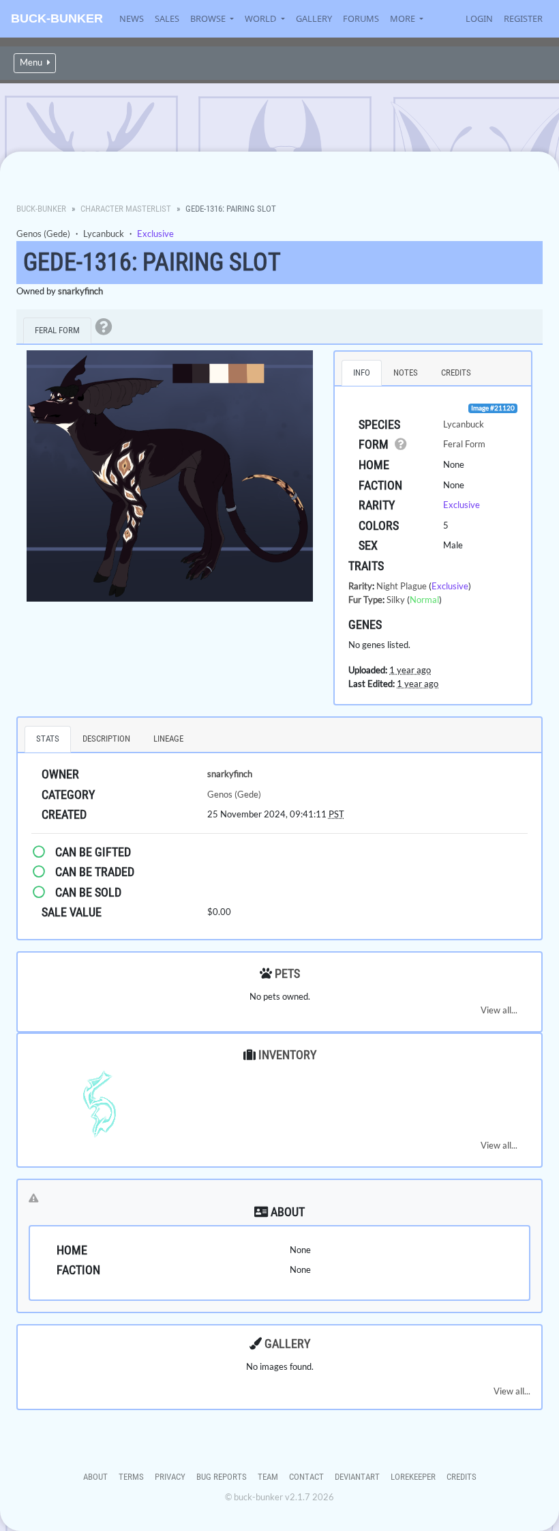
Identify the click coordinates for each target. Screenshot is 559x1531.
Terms (131, 1477)
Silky (396, 599)
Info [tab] (361, 372)
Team (268, 1477)
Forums (361, 18)
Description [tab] (106, 738)
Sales (167, 18)
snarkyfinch (80, 290)
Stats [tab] (47, 738)
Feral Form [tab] (57, 330)
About (95, 1477)
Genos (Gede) (43, 233)
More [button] (403, 18)
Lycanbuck (103, 233)
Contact (306, 1477)
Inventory (287, 1055)
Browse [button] (209, 18)
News (131, 18)
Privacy (170, 1477)
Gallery (314, 18)
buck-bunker (57, 18)
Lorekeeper (413, 1477)
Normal (424, 599)
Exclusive (155, 233)
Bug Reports (221, 1477)
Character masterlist (125, 208)
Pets (287, 973)
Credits (462, 1477)
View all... (499, 1010)
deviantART (357, 1477)
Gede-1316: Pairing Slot (152, 262)
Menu (32, 62)
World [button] (261, 18)
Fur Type (365, 599)
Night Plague (401, 585)
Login (479, 18)
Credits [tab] (456, 372)
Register (523, 18)
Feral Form (464, 443)
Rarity (360, 585)
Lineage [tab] (168, 738)
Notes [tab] (405, 372)
